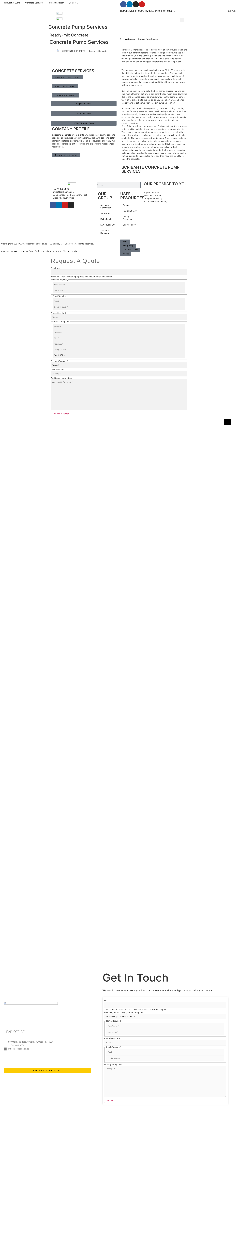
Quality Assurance (127, 217)
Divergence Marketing (73, 251)
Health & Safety (130, 211)
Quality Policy (129, 225)
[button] (182, 20)
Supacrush (105, 213)
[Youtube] (142, 4)
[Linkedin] (129, 4)
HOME (123, 11)
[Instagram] (136, 4)
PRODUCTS (141, 11)
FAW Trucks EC (107, 225)
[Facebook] (123, 4)
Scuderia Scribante (104, 231)
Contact (126, 205)
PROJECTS (170, 11)
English (231, 15)
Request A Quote (61, 413)
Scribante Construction (106, 206)
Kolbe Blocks (106, 219)
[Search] (140, 185)
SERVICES (131, 11)
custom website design (14, 251)
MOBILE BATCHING (156, 11)
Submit (109, 1100)
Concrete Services (127, 39)
